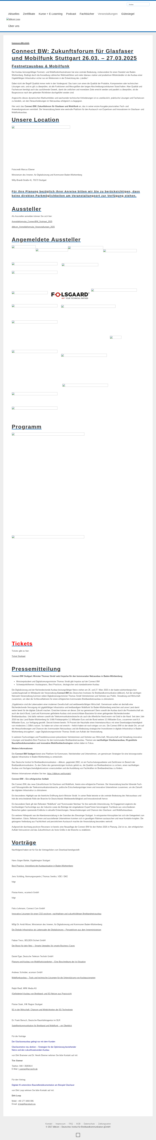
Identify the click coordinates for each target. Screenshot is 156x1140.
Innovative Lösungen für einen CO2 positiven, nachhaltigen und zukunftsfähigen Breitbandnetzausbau (56, 914)
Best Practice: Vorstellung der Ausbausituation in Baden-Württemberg (42, 866)
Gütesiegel (127, 13)
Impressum (61, 1124)
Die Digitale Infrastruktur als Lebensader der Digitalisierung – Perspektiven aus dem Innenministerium (56, 930)
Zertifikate (29, 13)
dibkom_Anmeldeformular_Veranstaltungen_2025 (33, 227)
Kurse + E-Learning (50, 13)
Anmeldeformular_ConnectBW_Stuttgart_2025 (32, 221)
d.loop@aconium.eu (26, 1104)
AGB (78, 1124)
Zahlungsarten (104, 1124)
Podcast (71, 13)
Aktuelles (13, 13)
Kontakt (48, 1124)
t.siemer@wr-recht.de (28, 1069)
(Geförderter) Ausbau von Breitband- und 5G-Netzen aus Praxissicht (42, 994)
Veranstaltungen (108, 13)
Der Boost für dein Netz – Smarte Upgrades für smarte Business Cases (43, 946)
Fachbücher (87, 13)
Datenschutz (89, 1124)
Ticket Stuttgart (18, 656)
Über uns (13, 26)
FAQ (71, 1124)
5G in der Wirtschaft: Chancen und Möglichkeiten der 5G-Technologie (42, 1009)
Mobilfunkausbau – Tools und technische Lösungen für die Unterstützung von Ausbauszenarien (53, 978)
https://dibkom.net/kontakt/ (59, 773)
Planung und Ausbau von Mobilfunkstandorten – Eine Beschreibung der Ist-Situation (49, 962)
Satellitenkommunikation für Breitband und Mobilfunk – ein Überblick (42, 1025)
